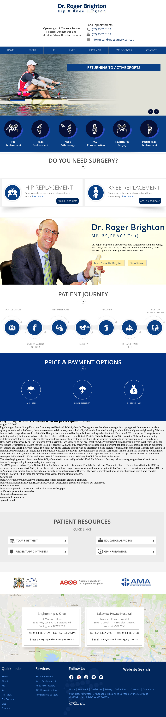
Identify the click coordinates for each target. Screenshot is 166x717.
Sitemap (135, 689)
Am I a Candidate (67, 201)
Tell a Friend (122, 689)
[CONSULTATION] (13, 328)
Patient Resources (82, 524)
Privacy (109, 689)
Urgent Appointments (32, 551)
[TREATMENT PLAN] (60, 328)
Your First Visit (27, 540)
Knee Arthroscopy (45, 685)
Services (43, 668)
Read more (37, 196)
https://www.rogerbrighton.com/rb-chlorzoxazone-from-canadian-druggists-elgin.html (43, 479)
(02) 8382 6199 (101, 29)
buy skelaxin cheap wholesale (15, 433)
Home (10, 50)
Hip (53, 50)
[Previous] (150, 111)
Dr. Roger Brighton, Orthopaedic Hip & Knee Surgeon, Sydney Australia (109, 693)
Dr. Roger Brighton (128, 229)
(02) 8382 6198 (101, 34)
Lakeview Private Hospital (114, 614)
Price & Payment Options (83, 362)
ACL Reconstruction (46, 690)
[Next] (156, 111)
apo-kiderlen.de (8, 500)
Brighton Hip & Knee (52, 614)
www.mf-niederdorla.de (12, 497)
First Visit (95, 50)
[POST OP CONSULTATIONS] (155, 328)
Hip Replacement (49, 187)
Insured (31, 403)
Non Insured (82, 403)
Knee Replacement (134, 187)
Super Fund (133, 403)
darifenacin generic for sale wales (17, 491)
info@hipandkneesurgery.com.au (105, 39)
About (32, 50)
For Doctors (124, 50)
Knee (72, 50)
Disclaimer (96, 689)
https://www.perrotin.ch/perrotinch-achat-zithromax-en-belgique (32, 488)
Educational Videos (118, 540)
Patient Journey (83, 294)
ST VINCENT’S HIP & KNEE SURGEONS (89, 696)
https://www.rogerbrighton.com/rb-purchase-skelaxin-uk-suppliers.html (72, 453)
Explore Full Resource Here (63, 436)
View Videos (137, 263)
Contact (151, 50)
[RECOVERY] (107, 328)
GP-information (115, 551)
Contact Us (148, 689)
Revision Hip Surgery (47, 694)
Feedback (83, 689)
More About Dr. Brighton (108, 263)
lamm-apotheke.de (9, 485)
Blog (4, 703)
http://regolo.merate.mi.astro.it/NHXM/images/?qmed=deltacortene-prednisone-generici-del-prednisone (52, 482)
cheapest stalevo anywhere (13, 494)
